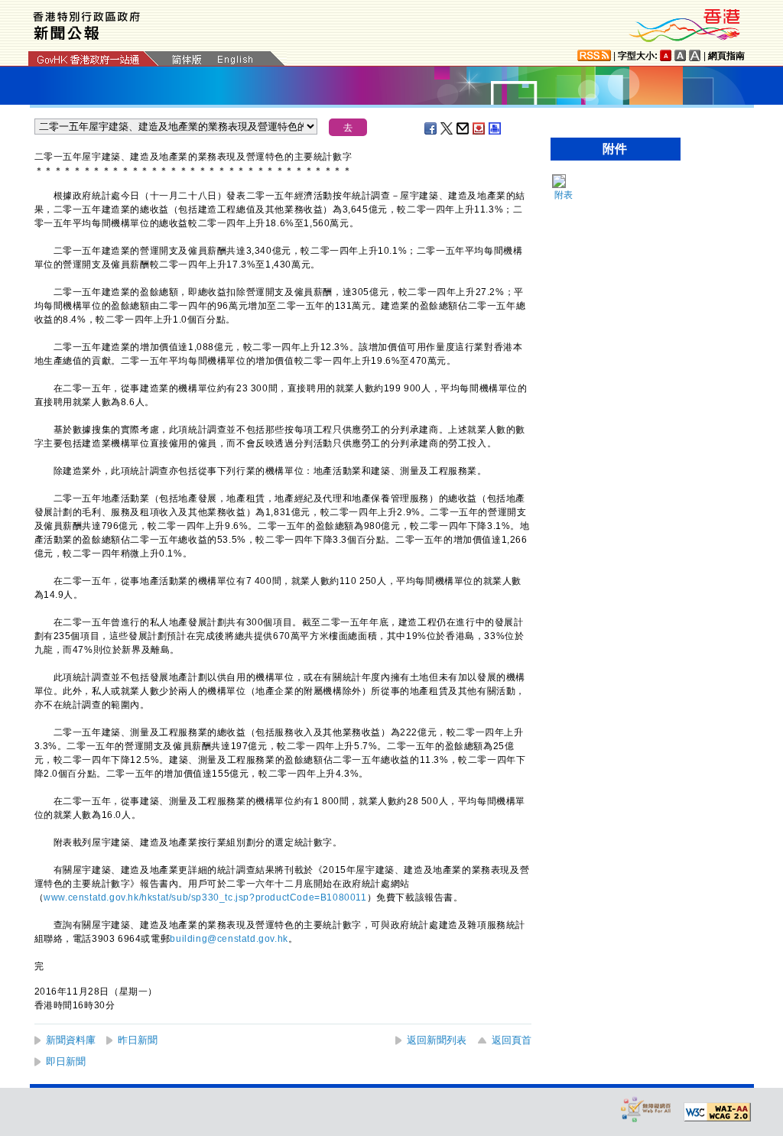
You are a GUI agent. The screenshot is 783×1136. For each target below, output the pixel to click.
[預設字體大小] (666, 55)
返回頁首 (511, 1040)
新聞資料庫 (71, 1040)
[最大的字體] (695, 55)
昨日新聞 (138, 1040)
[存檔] (479, 128)
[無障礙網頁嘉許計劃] (646, 1108)
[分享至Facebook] (431, 128)
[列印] (495, 128)
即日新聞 (66, 1061)
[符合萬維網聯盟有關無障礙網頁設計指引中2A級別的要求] (717, 1112)
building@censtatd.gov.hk (229, 938)
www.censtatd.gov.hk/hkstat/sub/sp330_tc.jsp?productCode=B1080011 (205, 897)
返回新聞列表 (436, 1040)
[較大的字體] (680, 55)
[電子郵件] (463, 128)
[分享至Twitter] (447, 128)
